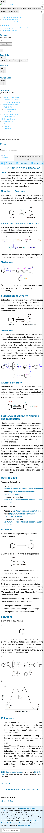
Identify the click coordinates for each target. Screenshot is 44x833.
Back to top (4, 783)
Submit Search (6, 44)
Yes (5, 801)
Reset (3, 58)
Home (10, 163)
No (12, 801)
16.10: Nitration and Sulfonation (11, 772)
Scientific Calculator (10, 112)
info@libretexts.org (23, 825)
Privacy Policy (34, 821)
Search (4, 830)
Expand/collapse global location (42, 162)
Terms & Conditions (7, 823)
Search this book (5, 37)
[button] (7, 126)
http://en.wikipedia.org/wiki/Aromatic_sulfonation (23, 489)
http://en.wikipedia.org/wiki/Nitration (27, 511)
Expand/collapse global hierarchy (3, 163)
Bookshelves (23, 163)
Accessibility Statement (21, 823)
